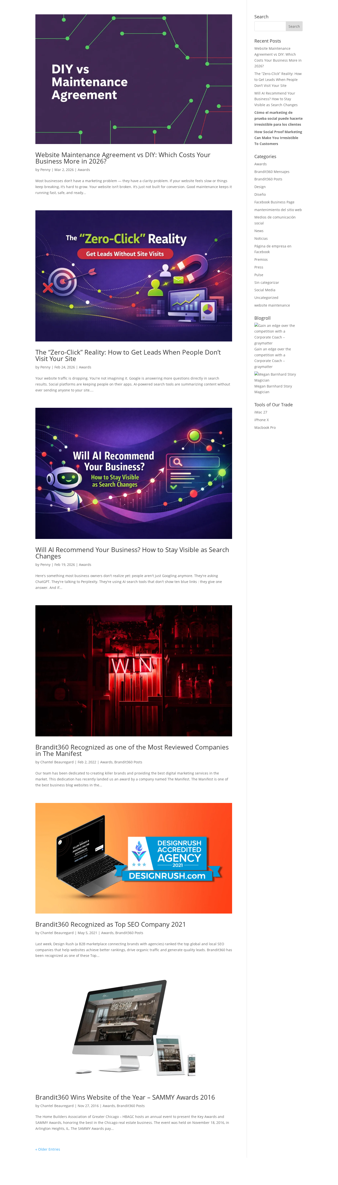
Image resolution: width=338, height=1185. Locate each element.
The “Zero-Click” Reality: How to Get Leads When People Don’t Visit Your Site (128, 355)
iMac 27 (260, 412)
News (259, 230)
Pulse (258, 274)
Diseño (260, 194)
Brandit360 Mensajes (272, 171)
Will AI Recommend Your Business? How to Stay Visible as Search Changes (132, 552)
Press (258, 267)
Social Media (264, 290)
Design (260, 186)
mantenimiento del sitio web (278, 209)
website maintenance (272, 305)
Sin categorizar (266, 282)
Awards (84, 169)
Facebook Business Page (274, 202)
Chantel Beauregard (57, 762)
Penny (45, 169)
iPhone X (261, 419)
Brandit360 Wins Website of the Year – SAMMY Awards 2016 (125, 1097)
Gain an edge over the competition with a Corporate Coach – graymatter (272, 358)
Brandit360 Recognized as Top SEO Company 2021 (110, 924)
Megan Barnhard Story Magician (273, 389)
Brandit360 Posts (128, 762)
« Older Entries (47, 1149)
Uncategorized (266, 297)
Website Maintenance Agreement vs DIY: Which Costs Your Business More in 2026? (123, 158)
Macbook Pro (265, 427)
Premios (261, 259)
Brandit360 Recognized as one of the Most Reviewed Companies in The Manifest (132, 750)
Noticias (261, 238)
